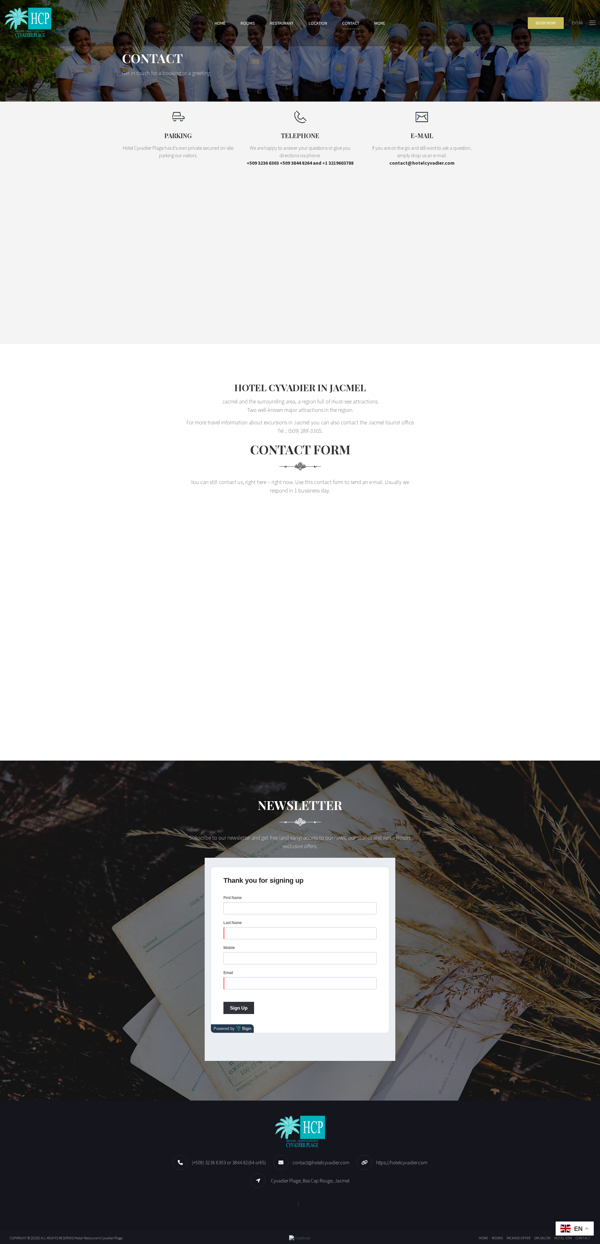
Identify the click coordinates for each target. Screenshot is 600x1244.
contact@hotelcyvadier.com (320, 1162)
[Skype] (300, 1204)
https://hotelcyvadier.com (402, 1162)
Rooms (248, 23)
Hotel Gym (563, 1238)
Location (318, 23)
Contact (350, 23)
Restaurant (282, 23)
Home (220, 23)
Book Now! (546, 23)
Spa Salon (542, 1238)
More (379, 23)
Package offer (518, 1238)
